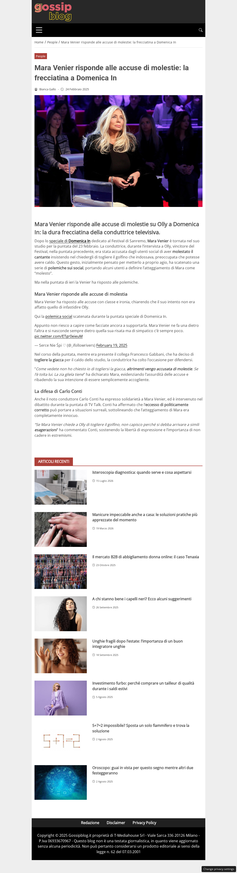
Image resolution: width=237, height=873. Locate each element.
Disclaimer (116, 822)
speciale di (69, 240)
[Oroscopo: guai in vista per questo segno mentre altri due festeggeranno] (60, 782)
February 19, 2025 (111, 345)
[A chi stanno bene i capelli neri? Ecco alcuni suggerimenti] (60, 613)
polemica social (58, 316)
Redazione (90, 822)
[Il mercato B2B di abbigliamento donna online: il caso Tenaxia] (60, 571)
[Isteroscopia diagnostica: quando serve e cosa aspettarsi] (60, 487)
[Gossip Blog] (53, 11)
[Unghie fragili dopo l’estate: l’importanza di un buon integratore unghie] (60, 656)
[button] (201, 30)
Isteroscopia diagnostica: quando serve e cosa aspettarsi (141, 472)
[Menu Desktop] (39, 30)
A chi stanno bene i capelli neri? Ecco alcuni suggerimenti (141, 598)
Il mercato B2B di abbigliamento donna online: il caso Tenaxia (145, 556)
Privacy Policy (144, 822)
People (40, 56)
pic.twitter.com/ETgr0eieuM (58, 336)
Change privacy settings (218, 869)
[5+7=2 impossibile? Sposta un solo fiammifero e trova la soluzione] (60, 740)
